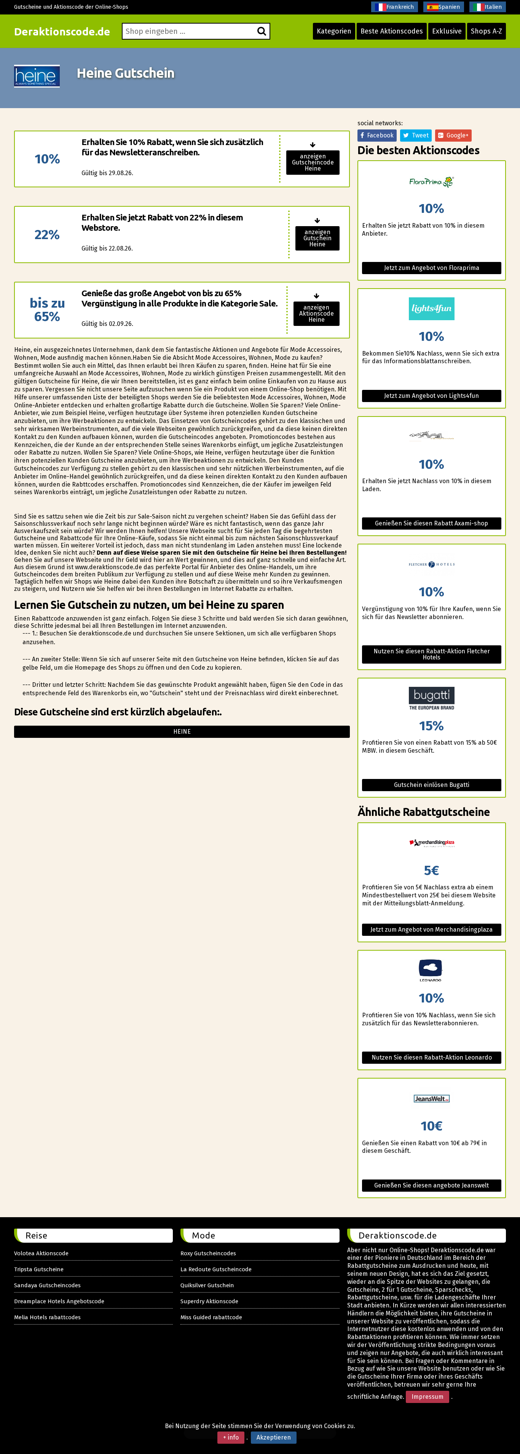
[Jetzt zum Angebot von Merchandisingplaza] (431, 843)
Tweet (419, 135)
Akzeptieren (274, 1437)
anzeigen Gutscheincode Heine (313, 162)
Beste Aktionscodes (391, 31)
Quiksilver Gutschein (207, 1285)
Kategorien (334, 31)
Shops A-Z (486, 31)
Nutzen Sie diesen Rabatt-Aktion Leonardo (432, 1057)
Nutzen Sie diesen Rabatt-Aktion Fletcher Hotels (431, 654)
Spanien (449, 6)
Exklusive (447, 31)
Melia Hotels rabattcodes (47, 1317)
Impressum (427, 1396)
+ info (231, 1437)
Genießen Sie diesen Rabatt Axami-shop (431, 523)
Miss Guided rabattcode (211, 1317)
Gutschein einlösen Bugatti (431, 784)
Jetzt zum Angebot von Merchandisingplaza (431, 929)
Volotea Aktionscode (41, 1253)
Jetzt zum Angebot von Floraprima (431, 267)
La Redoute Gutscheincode (216, 1269)
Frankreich (400, 6)
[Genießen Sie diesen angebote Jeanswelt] (431, 1099)
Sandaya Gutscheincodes (47, 1285)
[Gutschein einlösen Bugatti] (431, 698)
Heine (182, 731)
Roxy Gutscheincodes (208, 1253)
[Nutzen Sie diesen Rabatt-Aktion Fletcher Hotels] (431, 564)
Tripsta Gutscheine (39, 1269)
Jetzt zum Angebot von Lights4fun (431, 395)
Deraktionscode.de (62, 31)
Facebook (379, 135)
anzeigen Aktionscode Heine (316, 313)
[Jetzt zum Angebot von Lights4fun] (431, 309)
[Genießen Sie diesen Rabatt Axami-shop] (431, 437)
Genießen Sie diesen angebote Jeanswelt (431, 1185)
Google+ (456, 135)
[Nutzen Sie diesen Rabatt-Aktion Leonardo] (431, 971)
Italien (493, 6)
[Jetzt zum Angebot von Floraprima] (431, 181)
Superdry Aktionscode (209, 1301)
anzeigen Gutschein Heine (317, 238)
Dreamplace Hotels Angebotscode (59, 1301)
